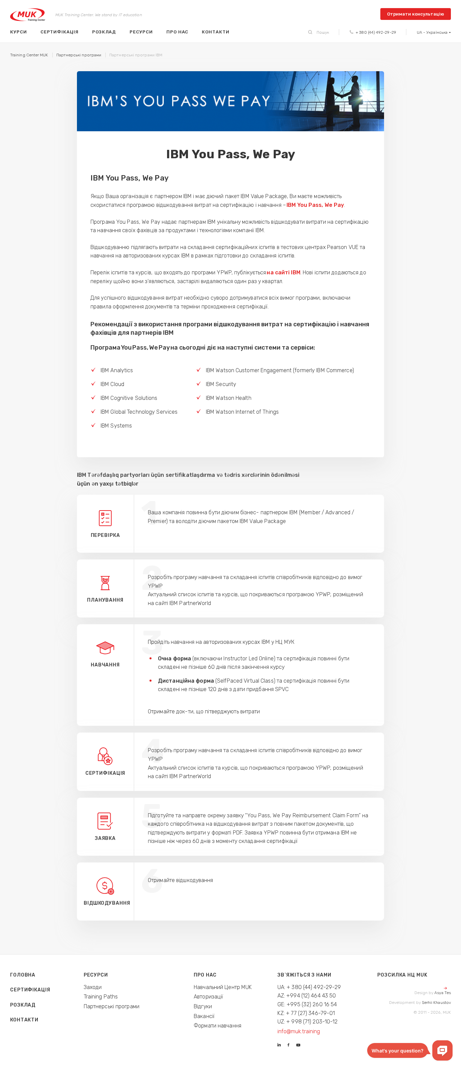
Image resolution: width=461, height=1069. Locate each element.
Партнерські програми (111, 1006)
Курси (18, 32)
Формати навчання (217, 1025)
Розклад (104, 32)
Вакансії (204, 1016)
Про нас (177, 32)
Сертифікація (59, 32)
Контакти (215, 32)
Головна (22, 975)
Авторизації (208, 996)
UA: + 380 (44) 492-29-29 (309, 987)
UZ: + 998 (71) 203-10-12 (307, 1021)
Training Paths (101, 996)
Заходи (93, 987)
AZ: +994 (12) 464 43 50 (306, 995)
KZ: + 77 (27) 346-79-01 (306, 1013)
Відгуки (203, 1006)
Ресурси (141, 32)
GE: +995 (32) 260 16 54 (307, 1004)
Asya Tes (442, 992)
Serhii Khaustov (436, 1002)
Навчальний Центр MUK (223, 987)
